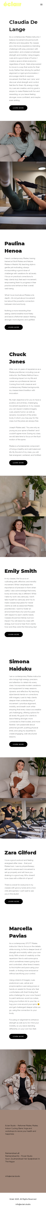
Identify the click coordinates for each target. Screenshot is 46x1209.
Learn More (18, 108)
